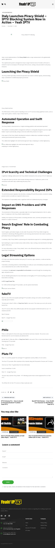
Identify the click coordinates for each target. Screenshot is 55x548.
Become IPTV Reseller (30, 528)
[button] (5, 4)
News (26, 522)
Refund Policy (44, 525)
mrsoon (3, 26)
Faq (26, 525)
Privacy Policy (44, 522)
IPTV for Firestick (7, 12)
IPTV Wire (27, 530)
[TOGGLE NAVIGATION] (45, 4)
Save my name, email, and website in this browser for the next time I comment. (25, 487)
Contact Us (43, 528)
